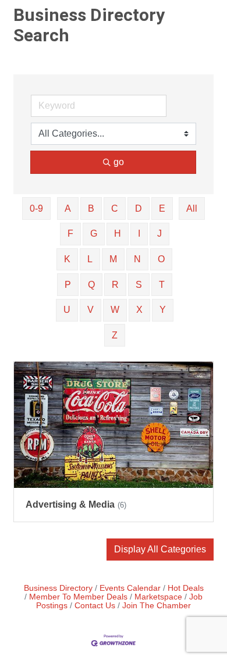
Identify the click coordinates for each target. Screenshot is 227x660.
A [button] (68, 208)
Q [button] (91, 285)
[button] (160, 549)
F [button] (70, 233)
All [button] (191, 208)
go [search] (119, 162)
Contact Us (95, 605)
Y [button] (162, 310)
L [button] (90, 259)
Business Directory (58, 588)
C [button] (114, 208)
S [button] (139, 285)
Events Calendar (130, 588)
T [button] (162, 285)
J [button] (159, 233)
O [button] (161, 259)
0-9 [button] (36, 208)
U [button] (66, 310)
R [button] (115, 285)
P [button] (68, 285)
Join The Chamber (156, 605)
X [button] (139, 310)
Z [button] (115, 335)
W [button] (115, 310)
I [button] (139, 233)
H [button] (117, 233)
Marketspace (158, 597)
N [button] (137, 259)
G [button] (93, 233)
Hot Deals (186, 588)
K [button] (67, 259)
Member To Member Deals (78, 597)
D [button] (138, 208)
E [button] (162, 208)
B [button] (91, 208)
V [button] (90, 310)
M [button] (113, 259)
